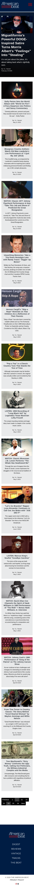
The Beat (16, 862)
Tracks (16, 858)
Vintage (16, 853)
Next (23, 803)
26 (18, 803)
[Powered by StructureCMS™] (18, 884)
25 (13, 803)
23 (4, 803)
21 (22, 800)
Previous (5, 800)
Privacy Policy (17, 880)
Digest (16, 844)
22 (26, 800)
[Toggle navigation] (23, 4)
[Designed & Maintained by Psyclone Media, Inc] (16, 884)
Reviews (16, 849)
